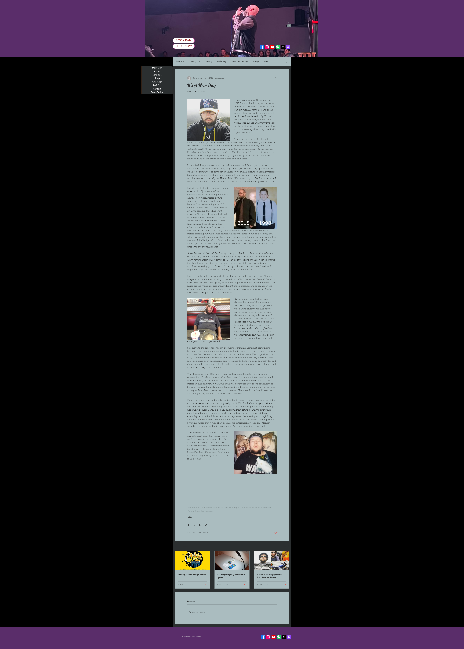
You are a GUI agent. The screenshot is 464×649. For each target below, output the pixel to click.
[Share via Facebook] (188, 525)
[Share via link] (206, 525)
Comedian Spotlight (240, 62)
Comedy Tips (194, 62)
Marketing (221, 62)
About (157, 71)
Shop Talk (179, 62)
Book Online (157, 92)
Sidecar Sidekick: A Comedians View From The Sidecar (270, 576)
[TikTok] (283, 47)
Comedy (208, 62)
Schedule (157, 75)
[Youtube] (272, 47)
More (266, 62)
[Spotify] (278, 47)
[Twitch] (288, 47)
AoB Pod (157, 85)
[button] (289, 24)
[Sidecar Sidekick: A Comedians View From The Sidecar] (271, 560)
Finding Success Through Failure (192, 574)
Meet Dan (157, 68)
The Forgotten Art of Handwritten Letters (231, 576)
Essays (256, 62)
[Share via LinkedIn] (200, 525)
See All (286, 546)
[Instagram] (267, 47)
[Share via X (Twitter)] (194, 525)
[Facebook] (262, 47)
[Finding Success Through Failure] (192, 560)
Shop (157, 78)
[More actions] (275, 78)
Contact (157, 89)
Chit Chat (157, 82)
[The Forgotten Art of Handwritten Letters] (232, 560)
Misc (190, 517)
